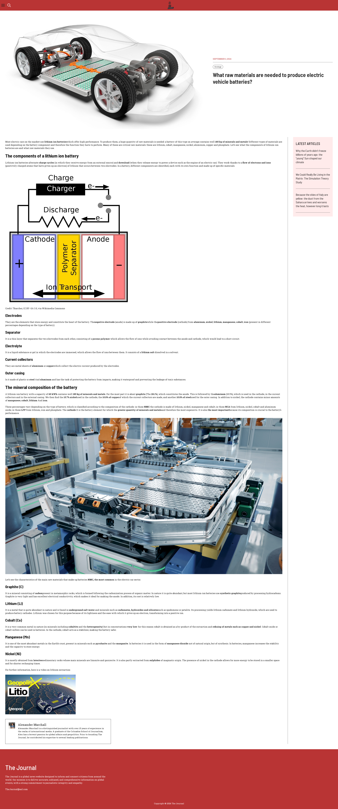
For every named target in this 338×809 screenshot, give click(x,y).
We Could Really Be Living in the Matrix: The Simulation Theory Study (313, 178)
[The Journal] (170, 5)
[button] (9, 5)
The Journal (178, 803)
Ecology (218, 67)
